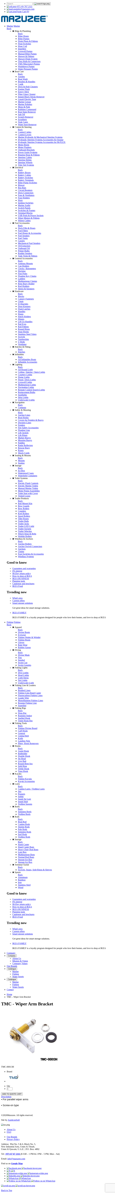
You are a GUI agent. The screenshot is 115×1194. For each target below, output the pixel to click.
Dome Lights (24, 377)
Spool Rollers (24, 516)
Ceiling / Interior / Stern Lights (31, 372)
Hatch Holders (24, 316)
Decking (22, 271)
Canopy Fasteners (26, 299)
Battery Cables (24, 175)
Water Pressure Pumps (28, 69)
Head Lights (23, 675)
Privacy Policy (13, 1139)
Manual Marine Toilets (28, 488)
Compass (22, 407)
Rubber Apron (24, 647)
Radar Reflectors (25, 445)
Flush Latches (24, 309)
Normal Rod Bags (26, 857)
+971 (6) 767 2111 (24, 6)
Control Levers (24, 134)
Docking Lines (24, 422)
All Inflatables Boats (27, 359)
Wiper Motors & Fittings (29, 218)
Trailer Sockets (24, 529)
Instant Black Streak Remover (31, 97)
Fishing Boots (24, 640)
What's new (17, 598)
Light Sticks (23, 678)
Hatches (21, 352)
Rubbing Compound (27, 109)
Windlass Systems (26, 556)
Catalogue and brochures (23, 583)
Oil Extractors (24, 246)
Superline (22, 705)
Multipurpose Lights (27, 385)
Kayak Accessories (26, 781)
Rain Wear (22, 645)
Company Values (19, 963)
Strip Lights (23, 397)
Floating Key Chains (27, 276)
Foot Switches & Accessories (31, 554)
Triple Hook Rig (25, 721)
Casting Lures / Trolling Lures (31, 789)
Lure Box (22, 852)
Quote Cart (22, 11)
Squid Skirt (23, 801)
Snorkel (21, 660)
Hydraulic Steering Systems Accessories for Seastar (40, 140)
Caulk (20, 84)
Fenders (21, 425)
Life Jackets (23, 433)
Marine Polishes (25, 104)
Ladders (21, 278)
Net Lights (22, 680)
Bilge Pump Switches (27, 182)
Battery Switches (25, 177)
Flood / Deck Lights (27, 379)
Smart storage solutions (22, 603)
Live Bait (22, 761)
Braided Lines (24, 690)
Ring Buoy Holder (26, 284)
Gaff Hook (23, 731)
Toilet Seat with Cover (28, 493)
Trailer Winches (25, 531)
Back (9, 28)
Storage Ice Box (25, 862)
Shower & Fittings (26, 56)
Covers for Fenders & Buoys (30, 420)
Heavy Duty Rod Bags (28, 849)
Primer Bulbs (24, 251)
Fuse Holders (24, 198)
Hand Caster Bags (26, 847)
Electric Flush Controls (28, 483)
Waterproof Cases (26, 473)
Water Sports (18, 976)
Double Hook (24, 756)
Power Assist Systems (27, 152)
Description (6, 1096)
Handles (21, 311)
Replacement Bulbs (26, 392)
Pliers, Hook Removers (28, 743)
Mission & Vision (20, 961)
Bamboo (22, 880)
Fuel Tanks (23, 238)
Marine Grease (24, 102)
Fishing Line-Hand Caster (29, 693)
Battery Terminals (26, 180)
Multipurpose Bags (26, 854)
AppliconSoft (14, 1120)
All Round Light (25, 369)
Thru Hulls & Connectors (29, 61)
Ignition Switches (25, 203)
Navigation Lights (26, 387)
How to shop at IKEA (22, 576)
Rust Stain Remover (27, 112)
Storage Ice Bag (25, 859)
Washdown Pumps (26, 66)
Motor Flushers (24, 147)
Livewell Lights (25, 382)
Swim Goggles (24, 665)
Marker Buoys (24, 438)
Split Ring (22, 766)
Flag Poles (22, 273)
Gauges (21, 241)
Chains (21, 551)
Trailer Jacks (23, 523)
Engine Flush (24, 89)
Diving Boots (24, 632)
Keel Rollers (23, 513)
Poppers (21, 794)
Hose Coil (22, 46)
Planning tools (18, 581)
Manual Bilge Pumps (27, 54)
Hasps (20, 314)
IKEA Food (17, 586)
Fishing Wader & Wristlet (29, 637)
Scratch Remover (25, 117)
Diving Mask (24, 655)
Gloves (21, 642)
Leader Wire (23, 698)
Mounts (21, 460)
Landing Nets (24, 741)
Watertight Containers (27, 475)
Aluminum (22, 877)
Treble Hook (23, 769)
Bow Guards (23, 506)
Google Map (17, 1163)
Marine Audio (24, 205)
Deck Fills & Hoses (26, 228)
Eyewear (22, 635)
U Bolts (21, 342)
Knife (20, 738)
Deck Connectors (25, 193)
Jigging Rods (24, 827)
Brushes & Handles (26, 81)
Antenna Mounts (25, 263)
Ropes (21, 450)
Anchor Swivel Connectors (30, 546)
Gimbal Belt (23, 736)
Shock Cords (23, 453)
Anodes (21, 76)
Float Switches (24, 44)
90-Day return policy (21, 573)
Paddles (21, 443)
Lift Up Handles (25, 321)
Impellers (22, 49)
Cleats (20, 301)
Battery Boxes (24, 172)
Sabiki (21, 796)
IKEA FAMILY (19, 612)
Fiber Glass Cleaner (26, 94)
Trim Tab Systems (26, 165)
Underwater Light (26, 683)
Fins (20, 657)
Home (9, 994)
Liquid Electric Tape (27, 99)
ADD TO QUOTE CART (12, 1094)
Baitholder (22, 753)
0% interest (17, 571)
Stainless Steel (24, 885)
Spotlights (22, 395)
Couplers (22, 511)
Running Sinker (25, 715)
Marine (10, 26)
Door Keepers (24, 306)
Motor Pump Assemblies (29, 491)
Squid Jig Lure (24, 799)
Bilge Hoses (23, 36)
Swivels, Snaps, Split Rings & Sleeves (35, 870)
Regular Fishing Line (27, 703)
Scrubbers (22, 119)
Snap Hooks (23, 331)
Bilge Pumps (23, 38)
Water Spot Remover (27, 124)
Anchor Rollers (25, 544)
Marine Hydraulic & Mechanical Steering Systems (40, 137)
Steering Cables (25, 157)
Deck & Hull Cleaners (28, 86)
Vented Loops (24, 496)
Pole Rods (22, 829)
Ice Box (21, 470)
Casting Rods (24, 824)
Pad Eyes (22, 324)
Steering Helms (25, 160)
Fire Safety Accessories (28, 427)
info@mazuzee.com (25, 9)
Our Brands (12, 966)
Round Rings (24, 329)
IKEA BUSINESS (20, 578)
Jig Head (22, 758)
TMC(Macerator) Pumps (29, 64)
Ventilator (22, 344)
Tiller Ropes (23, 518)
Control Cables (24, 132)
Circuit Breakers (25, 190)
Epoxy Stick (23, 92)
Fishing (10, 622)
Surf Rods (22, 834)
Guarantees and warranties (24, 568)
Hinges (21, 319)
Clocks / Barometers (27, 268)
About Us (16, 958)
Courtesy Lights (25, 374)
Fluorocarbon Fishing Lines (30, 695)
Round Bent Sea (25, 763)
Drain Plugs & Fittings (28, 41)
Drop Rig (22, 713)
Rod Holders (23, 286)
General (21, 733)
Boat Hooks (23, 417)
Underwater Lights (26, 400)
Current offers (18, 600)
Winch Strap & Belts (27, 534)
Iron (20, 882)
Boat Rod (22, 822)
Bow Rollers (23, 508)
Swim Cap (22, 662)
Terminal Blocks (25, 213)
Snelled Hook (24, 718)
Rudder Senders (25, 253)
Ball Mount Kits (25, 503)
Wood (20, 887)
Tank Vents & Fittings (27, 256)
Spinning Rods (24, 832)
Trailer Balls (23, 521)
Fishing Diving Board (27, 728)
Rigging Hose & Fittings (29, 155)
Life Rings (22, 435)
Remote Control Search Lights (31, 390)
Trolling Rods (24, 837)
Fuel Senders (23, 236)
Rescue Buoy (24, 448)
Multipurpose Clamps (27, 281)
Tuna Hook (23, 771)
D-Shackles (23, 304)
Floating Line (24, 430)
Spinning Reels (24, 811)
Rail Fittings (23, 326)
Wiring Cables (24, 220)
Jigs (19, 791)
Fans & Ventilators (26, 195)
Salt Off (21, 114)
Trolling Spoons (25, 804)
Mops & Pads (24, 107)
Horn (20, 200)
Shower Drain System (27, 59)
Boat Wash (23, 79)
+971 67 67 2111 (13, 1154)
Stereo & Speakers (26, 289)
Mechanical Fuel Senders (29, 243)
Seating (21, 463)
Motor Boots (23, 145)
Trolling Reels (24, 814)
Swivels (21, 337)
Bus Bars (22, 188)
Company (11, 953)
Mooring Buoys (25, 440)
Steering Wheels (25, 162)
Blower (21, 185)
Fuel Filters (23, 230)
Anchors (22, 549)
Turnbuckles (23, 339)
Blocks (21, 296)
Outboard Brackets (26, 150)
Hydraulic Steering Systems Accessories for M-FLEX (41, 142)
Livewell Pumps (25, 51)
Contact (10, 989)
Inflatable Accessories (27, 362)
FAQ (9, 1132)
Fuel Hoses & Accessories (29, 233)
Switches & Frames (26, 210)
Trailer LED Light (26, 526)
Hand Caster (23, 844)
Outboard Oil (24, 248)
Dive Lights (23, 673)
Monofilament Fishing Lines (30, 700)
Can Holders (23, 266)
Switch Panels (24, 208)
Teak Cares (23, 122)
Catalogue (12, 969)
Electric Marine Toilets (28, 486)
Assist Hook (23, 751)
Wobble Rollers (25, 536)
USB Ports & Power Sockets (30, 215)
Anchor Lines (24, 415)
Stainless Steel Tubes (27, 334)
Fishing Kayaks (25, 779)
